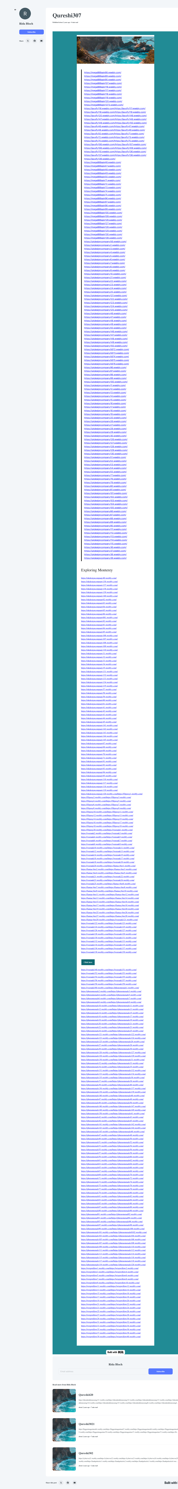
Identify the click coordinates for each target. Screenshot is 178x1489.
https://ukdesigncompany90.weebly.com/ (105, 525)
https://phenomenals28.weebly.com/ (128, 1045)
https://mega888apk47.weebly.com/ (102, 166)
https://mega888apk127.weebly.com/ (103, 223)
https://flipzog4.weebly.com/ (93, 800)
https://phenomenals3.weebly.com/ (126, 991)
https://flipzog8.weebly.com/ (93, 808)
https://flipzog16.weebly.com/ (94, 822)
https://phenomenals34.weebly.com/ (96, 1066)
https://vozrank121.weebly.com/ (124, 919)
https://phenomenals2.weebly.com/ (96, 991)
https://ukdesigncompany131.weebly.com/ (99, 671)
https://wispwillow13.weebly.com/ (96, 1289)
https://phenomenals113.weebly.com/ (97, 1253)
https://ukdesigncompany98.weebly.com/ (105, 374)
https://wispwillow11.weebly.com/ (96, 1286)
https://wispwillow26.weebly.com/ (126, 1311)
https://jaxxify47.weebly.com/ (129, 126)
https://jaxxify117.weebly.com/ (130, 108)
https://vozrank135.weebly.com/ (123, 944)
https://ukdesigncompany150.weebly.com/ (105, 346)
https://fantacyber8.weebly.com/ (123, 887)
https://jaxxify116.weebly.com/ (99, 108)
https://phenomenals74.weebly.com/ (128, 1181)
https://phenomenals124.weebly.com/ (129, 1037)
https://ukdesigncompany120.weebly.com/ (99, 793)
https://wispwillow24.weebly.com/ (126, 1307)
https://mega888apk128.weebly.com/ (103, 227)
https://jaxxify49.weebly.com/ (130, 130)
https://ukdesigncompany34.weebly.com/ (99, 664)
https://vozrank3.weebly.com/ (119, 833)
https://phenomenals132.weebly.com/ (129, 1070)
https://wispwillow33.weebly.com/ (96, 1325)
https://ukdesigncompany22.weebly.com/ (105, 281)
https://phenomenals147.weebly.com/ (129, 1106)
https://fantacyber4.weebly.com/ (95, 872)
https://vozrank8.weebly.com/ (94, 844)
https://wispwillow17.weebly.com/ (96, 1296)
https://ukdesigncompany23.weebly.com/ (105, 284)
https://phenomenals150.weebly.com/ (97, 1113)
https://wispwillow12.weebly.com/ (126, 1286)
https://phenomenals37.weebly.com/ (96, 1081)
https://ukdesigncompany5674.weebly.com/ (106, 356)
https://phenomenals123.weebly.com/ (97, 1037)
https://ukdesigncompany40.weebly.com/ (99, 577)
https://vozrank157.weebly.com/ (123, 980)
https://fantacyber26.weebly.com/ (124, 912)
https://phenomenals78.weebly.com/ (128, 1188)
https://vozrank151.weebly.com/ (123, 969)
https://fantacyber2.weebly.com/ (95, 869)
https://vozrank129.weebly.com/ (123, 933)
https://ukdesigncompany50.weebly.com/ (105, 328)
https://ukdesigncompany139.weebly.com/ (99, 592)
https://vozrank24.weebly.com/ (121, 880)
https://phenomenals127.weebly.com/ (129, 1052)
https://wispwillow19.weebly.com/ (96, 1300)
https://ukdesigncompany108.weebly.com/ (99, 642)
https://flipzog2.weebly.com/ (93, 797)
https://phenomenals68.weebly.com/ (128, 1171)
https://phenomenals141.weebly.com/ (97, 1124)
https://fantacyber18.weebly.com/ (124, 905)
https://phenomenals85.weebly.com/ (96, 1203)
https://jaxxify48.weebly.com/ (99, 130)
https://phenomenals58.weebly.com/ (128, 1153)
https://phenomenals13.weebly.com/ (128, 1009)
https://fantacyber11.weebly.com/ (95, 894)
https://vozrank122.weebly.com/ (95, 923)
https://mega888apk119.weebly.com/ (103, 97)
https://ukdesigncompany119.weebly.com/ (99, 790)
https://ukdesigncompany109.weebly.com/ (99, 646)
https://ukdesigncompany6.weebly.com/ (104, 259)
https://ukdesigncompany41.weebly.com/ (99, 707)
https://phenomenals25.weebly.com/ (128, 1030)
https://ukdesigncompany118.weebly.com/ (99, 786)
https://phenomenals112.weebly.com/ (129, 1250)
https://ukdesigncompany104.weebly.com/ (105, 504)
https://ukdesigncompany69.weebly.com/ (99, 750)
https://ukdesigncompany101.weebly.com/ (105, 493)
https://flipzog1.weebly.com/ (130, 793)
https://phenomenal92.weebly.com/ (127, 1214)
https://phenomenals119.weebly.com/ (97, 1264)
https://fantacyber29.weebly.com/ (95, 919)
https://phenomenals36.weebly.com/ (129, 1077)
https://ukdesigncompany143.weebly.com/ (99, 732)
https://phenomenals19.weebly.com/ (128, 1019)
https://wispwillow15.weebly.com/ (96, 1293)
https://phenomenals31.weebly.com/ (129, 1059)
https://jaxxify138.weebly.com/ (130, 155)
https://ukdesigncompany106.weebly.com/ (99, 635)
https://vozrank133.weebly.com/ (123, 941)
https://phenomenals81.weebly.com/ (96, 1196)
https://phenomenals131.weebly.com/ (97, 1070)
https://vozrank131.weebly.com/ (123, 937)
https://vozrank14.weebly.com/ (94, 854)
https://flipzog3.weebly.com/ (118, 797)
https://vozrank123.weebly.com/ (123, 923)
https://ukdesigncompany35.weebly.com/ (99, 667)
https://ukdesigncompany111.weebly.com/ (105, 529)
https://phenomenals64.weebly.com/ (128, 1163)
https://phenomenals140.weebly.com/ (97, 1095)
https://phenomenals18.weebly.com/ (96, 1019)
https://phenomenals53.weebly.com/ (96, 1145)
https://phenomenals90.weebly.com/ (128, 1210)
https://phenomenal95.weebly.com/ (96, 1221)
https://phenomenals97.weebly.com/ (96, 1224)
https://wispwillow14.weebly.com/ (126, 1289)
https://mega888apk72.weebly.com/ (102, 184)
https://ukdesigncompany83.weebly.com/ (99, 624)
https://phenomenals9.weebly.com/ (126, 1001)
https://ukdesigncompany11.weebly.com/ (105, 385)
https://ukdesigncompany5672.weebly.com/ (106, 349)
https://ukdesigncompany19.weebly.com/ (105, 414)
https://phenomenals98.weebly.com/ (128, 1224)
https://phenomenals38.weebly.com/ (128, 1081)
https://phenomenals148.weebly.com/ (97, 1109)
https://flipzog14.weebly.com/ (94, 818)
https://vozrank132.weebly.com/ (95, 941)
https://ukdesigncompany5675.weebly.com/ (106, 360)
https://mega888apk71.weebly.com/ (102, 180)
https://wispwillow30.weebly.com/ (126, 1318)
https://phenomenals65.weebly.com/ (96, 1167)
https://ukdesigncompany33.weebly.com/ (99, 660)
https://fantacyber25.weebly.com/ (95, 912)
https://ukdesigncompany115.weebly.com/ (105, 543)
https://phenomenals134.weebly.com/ (129, 1073)
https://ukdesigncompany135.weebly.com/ (99, 685)
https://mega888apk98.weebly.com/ (102, 205)
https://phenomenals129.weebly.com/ (129, 1055)
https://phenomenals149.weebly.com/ (129, 1109)
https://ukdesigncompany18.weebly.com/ (105, 410)
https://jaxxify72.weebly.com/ (99, 137)
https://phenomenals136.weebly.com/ (97, 1088)
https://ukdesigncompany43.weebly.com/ (99, 714)
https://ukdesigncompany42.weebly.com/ (99, 711)
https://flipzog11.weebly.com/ (120, 811)
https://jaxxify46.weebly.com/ (99, 126)
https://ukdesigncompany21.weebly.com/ (105, 277)
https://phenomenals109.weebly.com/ (97, 1246)
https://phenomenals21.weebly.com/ (128, 1023)
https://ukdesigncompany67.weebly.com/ (99, 743)
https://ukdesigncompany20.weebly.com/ (105, 417)
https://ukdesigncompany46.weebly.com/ (105, 313)
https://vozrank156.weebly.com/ (95, 980)
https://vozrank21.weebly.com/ (94, 876)
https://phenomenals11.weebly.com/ (128, 1005)
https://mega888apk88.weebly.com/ (102, 72)
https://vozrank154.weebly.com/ (95, 976)
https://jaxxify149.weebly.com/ (100, 123)
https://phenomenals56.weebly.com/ (128, 1149)
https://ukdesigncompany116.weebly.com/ (99, 779)
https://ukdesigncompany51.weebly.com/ (105, 457)
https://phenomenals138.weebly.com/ (97, 1091)
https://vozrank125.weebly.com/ (123, 926)
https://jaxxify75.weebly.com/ (129, 141)
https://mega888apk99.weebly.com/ (102, 209)
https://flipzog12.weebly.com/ (94, 815)
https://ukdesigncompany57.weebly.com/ (99, 689)
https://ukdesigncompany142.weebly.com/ (99, 728)
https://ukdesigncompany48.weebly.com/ (105, 320)
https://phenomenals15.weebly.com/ (128, 1012)
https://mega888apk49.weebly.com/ (102, 173)
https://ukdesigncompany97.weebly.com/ (105, 371)
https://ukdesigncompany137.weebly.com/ (99, 585)
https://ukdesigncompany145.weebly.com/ (99, 739)
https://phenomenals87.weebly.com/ (96, 1207)
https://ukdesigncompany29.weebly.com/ (105, 432)
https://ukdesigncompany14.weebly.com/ (105, 396)
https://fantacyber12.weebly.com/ (124, 894)
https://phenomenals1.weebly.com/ (124, 987)
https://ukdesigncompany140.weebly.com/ (99, 595)
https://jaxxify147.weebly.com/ (99, 119)
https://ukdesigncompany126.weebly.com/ (105, 439)
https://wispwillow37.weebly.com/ (96, 1332)
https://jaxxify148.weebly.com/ (131, 119)
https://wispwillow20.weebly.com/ (126, 1300)
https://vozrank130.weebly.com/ (95, 937)
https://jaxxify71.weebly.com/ (129, 133)
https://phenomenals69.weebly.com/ (96, 1174)
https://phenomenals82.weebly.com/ (128, 1196)
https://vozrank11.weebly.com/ (121, 847)
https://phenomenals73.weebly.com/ (96, 1181)
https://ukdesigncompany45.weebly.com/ (99, 721)
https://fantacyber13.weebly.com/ (95, 897)
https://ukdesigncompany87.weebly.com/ (105, 515)
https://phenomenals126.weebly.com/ (97, 1052)
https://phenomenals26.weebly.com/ (129, 1041)
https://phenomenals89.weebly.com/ (96, 1210)
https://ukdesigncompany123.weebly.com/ (105, 302)
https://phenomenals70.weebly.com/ (128, 1174)
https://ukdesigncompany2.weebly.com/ (104, 245)
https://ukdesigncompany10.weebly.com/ (105, 274)
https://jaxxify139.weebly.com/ (99, 159)
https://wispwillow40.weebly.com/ (126, 1336)
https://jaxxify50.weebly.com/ (99, 133)
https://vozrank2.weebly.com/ (94, 833)
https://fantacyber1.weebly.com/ (122, 865)
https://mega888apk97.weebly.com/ (102, 202)
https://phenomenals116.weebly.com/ (129, 1257)
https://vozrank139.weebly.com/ (123, 951)
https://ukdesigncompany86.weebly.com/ (105, 511)
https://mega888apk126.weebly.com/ (103, 220)
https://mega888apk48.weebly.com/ (102, 169)
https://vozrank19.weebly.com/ (121, 862)
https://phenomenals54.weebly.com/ (128, 1145)
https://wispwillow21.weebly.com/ (96, 1304)
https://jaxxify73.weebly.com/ (129, 137)
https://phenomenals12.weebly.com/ (96, 1009)
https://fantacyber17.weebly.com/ (95, 905)
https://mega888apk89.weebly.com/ (102, 76)
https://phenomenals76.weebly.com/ (128, 1185)
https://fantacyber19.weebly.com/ (95, 908)
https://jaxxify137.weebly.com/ (99, 155)
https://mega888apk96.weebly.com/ (102, 198)
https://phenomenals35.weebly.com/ (128, 1066)
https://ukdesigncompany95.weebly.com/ (99, 775)
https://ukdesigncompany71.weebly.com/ (99, 757)
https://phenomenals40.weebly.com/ (128, 1084)
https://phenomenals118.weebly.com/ (129, 1260)
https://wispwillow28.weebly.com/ (126, 1314)
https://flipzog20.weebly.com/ (94, 829)
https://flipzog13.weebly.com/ (120, 815)
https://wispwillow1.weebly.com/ (95, 1268)
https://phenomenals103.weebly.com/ (97, 1235)
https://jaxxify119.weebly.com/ (130, 112)
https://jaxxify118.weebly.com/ (99, 112)
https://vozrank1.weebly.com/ (120, 829)
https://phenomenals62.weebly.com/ (128, 1160)
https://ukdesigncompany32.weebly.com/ (99, 656)
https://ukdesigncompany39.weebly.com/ (105, 558)
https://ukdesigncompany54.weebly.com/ (105, 468)
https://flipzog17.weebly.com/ (120, 822)
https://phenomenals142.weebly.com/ (129, 1124)
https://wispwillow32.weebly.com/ (126, 1322)
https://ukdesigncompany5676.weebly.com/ (106, 364)
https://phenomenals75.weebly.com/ (96, 1185)
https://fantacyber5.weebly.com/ (123, 872)
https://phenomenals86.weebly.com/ (128, 1203)
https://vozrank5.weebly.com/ (119, 836)
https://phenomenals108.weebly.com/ (129, 1242)
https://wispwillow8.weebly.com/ (124, 1278)
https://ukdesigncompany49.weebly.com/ (105, 324)
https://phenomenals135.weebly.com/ (97, 1077)
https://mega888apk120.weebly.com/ (103, 101)
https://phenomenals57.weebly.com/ (96, 1153)
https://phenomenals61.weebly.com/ (96, 1160)
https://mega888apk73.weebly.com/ (102, 187)
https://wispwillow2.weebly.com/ (124, 1268)
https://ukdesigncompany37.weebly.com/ (105, 551)
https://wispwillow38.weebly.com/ (126, 1332)
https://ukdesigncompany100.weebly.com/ (105, 381)
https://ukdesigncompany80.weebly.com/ (105, 486)
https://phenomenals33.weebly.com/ (128, 1063)
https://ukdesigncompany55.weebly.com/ (105, 471)
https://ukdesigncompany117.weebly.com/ (99, 782)
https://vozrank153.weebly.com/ (123, 973)
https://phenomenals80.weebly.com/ (128, 1192)
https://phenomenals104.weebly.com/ (129, 1235)
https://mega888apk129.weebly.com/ (103, 230)
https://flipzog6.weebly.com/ (93, 804)
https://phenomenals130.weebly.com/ (97, 1059)
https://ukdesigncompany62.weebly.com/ (99, 599)
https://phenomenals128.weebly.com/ (97, 1055)
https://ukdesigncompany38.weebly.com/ (105, 554)
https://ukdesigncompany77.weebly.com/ (105, 475)
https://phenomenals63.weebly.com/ (96, 1163)
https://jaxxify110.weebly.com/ (99, 151)
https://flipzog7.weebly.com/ (118, 804)
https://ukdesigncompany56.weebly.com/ (105, 241)
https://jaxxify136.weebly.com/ (130, 151)
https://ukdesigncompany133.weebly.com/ (99, 678)
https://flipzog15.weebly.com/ (120, 818)
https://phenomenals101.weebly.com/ (97, 1232)
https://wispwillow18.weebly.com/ (126, 1296)
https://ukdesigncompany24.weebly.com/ (105, 288)
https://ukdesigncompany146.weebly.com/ (105, 331)
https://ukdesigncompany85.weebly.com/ (99, 631)
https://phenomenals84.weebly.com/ (128, 1199)
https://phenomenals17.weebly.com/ (128, 1016)
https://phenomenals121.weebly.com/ (97, 1034)
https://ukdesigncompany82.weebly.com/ (99, 621)
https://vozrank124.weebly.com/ (95, 926)
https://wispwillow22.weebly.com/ (126, 1304)
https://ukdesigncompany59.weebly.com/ (99, 696)
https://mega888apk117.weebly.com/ (102, 90)
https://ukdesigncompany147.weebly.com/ (105, 335)
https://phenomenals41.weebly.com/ (129, 1113)
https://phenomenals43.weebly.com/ (128, 1117)
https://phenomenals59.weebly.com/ (96, 1156)
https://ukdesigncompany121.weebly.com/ (105, 295)
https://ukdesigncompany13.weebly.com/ (105, 392)
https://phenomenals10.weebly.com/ (96, 1005)
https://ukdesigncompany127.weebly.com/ (105, 443)
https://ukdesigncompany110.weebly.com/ (99, 649)
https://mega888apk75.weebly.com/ (102, 195)
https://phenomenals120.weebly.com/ (129, 1264)
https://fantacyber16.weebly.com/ (124, 901)
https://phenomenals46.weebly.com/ (129, 1095)
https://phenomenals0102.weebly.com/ (130, 1232)
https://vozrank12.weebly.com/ (94, 851)
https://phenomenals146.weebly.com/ (97, 1106)
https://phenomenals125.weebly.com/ (97, 1041)
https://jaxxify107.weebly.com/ (130, 144)
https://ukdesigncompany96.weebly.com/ (105, 367)
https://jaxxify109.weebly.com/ (131, 148)
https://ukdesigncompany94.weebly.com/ (99, 772)
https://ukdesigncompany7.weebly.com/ (104, 263)
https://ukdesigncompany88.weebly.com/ (105, 518)
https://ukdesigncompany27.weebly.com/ (105, 425)
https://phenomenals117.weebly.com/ (97, 1260)
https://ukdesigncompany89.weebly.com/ (105, 522)
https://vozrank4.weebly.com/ (94, 836)
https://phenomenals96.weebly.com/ (127, 1221)
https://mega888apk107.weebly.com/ (103, 83)
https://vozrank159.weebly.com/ (123, 983)
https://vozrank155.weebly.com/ (123, 976)
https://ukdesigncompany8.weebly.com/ (104, 266)
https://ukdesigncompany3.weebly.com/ (104, 248)
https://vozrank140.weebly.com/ (95, 969)
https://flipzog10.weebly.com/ (94, 811)
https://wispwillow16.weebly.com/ (126, 1293)
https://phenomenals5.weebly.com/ (126, 994)
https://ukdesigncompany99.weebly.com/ (105, 378)
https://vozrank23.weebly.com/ (94, 880)
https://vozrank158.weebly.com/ (95, 983)
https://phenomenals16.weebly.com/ (96, 1016)
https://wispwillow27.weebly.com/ (96, 1314)
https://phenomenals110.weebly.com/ (129, 1246)
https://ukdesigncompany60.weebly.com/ (99, 700)
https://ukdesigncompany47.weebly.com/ (105, 317)
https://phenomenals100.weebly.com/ (128, 1228)
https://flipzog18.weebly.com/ (94, 826)
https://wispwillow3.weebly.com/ (95, 1271)
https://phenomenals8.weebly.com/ (96, 1001)
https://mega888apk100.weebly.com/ (103, 212)
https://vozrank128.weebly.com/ (95, 933)
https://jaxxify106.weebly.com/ (99, 144)
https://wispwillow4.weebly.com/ (124, 1271)
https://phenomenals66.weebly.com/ (128, 1167)
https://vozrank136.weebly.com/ (95, 948)
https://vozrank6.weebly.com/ (94, 840)
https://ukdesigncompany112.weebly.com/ (105, 533)
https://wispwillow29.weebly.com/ (96, 1318)
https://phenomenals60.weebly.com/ (128, 1156)
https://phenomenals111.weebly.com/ (97, 1250)
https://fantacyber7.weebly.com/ (95, 887)
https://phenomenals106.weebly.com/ (129, 1239)
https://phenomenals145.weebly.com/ (97, 1131)
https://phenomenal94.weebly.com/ (127, 1217)
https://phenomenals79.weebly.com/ (96, 1192)
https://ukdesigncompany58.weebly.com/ (99, 692)
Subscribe (31, 32)
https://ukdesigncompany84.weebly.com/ (99, 628)
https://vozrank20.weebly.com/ (94, 865)
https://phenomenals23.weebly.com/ (128, 1027)
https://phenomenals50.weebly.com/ (128, 1102)
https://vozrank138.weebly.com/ (95, 951)
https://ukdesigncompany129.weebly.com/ (105, 450)
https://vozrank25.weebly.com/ (94, 883)
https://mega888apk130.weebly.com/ (103, 234)
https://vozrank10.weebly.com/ (94, 847)
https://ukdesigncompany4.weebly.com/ (104, 252)
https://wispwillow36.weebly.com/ (126, 1329)
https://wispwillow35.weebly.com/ (96, 1329)
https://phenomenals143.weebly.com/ (97, 1127)
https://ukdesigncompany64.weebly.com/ (99, 606)
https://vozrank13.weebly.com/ (121, 851)
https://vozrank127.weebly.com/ (123, 930)
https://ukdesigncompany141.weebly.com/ (99, 725)
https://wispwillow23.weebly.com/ (96, 1307)
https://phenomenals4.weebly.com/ (96, 994)
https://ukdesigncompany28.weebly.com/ (105, 428)
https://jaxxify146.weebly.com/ (131, 115)
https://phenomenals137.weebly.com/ (129, 1088)
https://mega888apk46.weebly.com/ (102, 162)
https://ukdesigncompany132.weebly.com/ (99, 675)
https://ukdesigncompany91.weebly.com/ (99, 761)
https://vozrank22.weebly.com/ (121, 876)
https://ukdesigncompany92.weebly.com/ (99, 764)
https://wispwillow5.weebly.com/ (95, 1275)
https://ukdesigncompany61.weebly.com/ (99, 703)
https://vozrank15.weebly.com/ (121, 854)
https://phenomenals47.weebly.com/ (96, 1099)
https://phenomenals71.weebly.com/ (96, 1178)
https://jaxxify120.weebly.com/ (99, 115)
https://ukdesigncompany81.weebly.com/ (105, 489)
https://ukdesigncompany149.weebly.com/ (106, 342)
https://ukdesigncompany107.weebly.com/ (99, 638)
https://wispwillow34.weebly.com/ (126, 1325)
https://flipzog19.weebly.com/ (120, 826)
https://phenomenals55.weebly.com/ (96, 1149)
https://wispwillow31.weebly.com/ (96, 1322)
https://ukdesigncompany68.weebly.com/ (99, 746)
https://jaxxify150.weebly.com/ (131, 123)
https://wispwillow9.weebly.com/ (95, 1282)
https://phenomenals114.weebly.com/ (129, 1253)
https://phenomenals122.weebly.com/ (129, 1034)
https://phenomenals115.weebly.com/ (97, 1257)
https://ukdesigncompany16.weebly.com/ (105, 403)
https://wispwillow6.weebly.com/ (124, 1275)
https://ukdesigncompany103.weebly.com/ (105, 500)
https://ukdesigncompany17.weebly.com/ (105, 407)
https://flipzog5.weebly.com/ (118, 800)
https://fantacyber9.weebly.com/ (95, 890)
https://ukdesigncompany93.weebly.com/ (99, 768)
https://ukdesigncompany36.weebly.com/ (105, 547)
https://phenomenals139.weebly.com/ (129, 1091)
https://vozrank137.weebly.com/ (123, 948)
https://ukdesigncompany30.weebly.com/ (105, 435)
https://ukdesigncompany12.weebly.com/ (105, 389)
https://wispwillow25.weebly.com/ (96, 1311)
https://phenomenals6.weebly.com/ (96, 998)
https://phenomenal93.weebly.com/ (96, 1217)
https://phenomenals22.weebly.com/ (96, 1027)
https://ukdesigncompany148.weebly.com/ (106, 338)
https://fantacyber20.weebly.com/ (124, 908)
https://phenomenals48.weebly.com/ (128, 1099)
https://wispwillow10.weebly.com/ (125, 1282)
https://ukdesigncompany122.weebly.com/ (105, 299)
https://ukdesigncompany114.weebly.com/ (105, 540)
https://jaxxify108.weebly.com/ (99, 148)
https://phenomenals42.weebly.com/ (96, 1117)
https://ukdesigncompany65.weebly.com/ (99, 610)
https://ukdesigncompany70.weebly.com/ (99, 754)
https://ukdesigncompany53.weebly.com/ (105, 464)
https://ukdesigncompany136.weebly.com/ (99, 581)
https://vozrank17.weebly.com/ (121, 858)
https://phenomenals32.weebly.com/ (96, 1063)
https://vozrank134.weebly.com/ (95, 944)
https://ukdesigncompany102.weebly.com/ (105, 497)
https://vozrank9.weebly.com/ (119, 844)
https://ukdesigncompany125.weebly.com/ (105, 310)
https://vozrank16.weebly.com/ (94, 858)
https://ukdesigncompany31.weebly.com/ (99, 653)
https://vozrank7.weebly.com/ (119, 840)
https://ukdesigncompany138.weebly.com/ (99, 588)
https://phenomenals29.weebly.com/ (96, 1048)
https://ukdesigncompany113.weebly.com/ (105, 536)
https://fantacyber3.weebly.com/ (123, 869)
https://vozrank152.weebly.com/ (95, 973)
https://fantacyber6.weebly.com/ (122, 883)
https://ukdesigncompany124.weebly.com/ (105, 306)
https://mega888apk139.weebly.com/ (103, 238)
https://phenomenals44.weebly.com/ (96, 1120)
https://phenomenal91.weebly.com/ (96, 1214)
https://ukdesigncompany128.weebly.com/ (105, 446)
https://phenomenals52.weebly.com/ (128, 1142)
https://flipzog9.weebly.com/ (118, 808)
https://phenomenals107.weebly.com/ (97, 1242)
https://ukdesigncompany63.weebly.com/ (99, 602)
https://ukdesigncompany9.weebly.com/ (104, 270)
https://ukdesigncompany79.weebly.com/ (105, 482)
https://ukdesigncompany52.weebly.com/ (105, 461)
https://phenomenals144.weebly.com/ (129, 1127)
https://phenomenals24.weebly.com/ (96, 1030)
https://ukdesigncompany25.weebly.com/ (105, 292)
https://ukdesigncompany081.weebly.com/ (99, 617)
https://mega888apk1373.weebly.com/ (103, 105)
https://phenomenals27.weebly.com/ (96, 1045)
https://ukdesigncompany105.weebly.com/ (105, 507)
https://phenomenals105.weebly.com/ (97, 1239)
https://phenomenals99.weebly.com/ (96, 1228)
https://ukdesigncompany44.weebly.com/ (99, 718)
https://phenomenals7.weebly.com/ (126, 998)
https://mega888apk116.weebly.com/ (103, 87)
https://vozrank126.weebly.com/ (95, 930)
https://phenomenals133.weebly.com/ (97, 1073)
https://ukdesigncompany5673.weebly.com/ (106, 353)
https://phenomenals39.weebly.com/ (96, 1084)
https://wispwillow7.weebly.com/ (95, 1278)
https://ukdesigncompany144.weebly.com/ (99, 736)
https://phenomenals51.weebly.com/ (96, 1142)
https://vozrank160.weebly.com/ (95, 987)
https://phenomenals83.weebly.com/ (96, 1199)
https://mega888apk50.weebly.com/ (102, 176)
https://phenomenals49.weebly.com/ (96, 1102)
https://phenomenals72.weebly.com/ (128, 1178)
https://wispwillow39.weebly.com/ (96, 1336)
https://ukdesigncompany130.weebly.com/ (105, 453)
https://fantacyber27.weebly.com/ (95, 916)
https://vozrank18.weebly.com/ (94, 862)
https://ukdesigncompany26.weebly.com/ (105, 421)
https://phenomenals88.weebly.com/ (128, 1207)
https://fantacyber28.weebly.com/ (124, 916)
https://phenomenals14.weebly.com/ (96, 1012)
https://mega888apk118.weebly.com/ (103, 94)
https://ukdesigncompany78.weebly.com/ (105, 479)
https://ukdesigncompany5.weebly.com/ (104, 256)
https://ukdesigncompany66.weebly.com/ (99, 613)
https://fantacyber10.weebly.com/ (123, 890)
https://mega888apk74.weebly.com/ (102, 191)
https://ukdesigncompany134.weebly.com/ (99, 682)
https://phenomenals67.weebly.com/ (96, 1171)
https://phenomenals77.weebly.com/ (96, 1188)
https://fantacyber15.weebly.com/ (95, 901)
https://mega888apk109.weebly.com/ (103, 216)
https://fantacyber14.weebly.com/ (124, 897)
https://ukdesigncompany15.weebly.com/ (105, 400)
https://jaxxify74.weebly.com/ (99, 141)
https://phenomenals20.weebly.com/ (96, 1023)
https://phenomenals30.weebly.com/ (128, 1048)
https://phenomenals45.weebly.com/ (128, 1120)
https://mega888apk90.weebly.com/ (102, 79)
